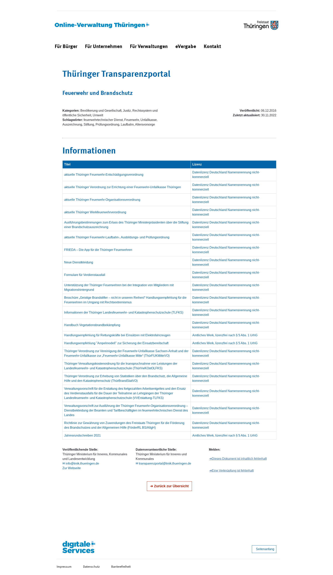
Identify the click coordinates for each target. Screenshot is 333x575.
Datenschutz (91, 566)
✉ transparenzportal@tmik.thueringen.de (163, 463)
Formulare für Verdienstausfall (84, 275)
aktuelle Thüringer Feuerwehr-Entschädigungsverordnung (103, 174)
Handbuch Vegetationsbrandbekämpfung (92, 325)
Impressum (64, 566)
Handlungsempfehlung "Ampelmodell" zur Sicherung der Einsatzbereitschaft (116, 343)
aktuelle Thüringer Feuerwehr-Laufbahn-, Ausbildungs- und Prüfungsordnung (116, 237)
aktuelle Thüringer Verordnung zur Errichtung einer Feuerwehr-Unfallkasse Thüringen (122, 187)
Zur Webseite (71, 468)
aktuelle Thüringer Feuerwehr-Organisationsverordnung (102, 199)
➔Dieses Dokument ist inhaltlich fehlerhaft (238, 458)
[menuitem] (66, 47)
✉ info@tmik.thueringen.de (80, 463)
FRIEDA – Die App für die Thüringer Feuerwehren (98, 249)
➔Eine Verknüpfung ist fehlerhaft (231, 470)
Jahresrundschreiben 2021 (82, 435)
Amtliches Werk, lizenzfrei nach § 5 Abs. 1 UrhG (224, 335)
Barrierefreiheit (121, 566)
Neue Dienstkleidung (78, 262)
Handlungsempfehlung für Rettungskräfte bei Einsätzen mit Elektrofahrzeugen (117, 335)
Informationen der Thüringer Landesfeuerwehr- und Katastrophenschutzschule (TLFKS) (123, 312)
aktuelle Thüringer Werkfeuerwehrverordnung (95, 212)
